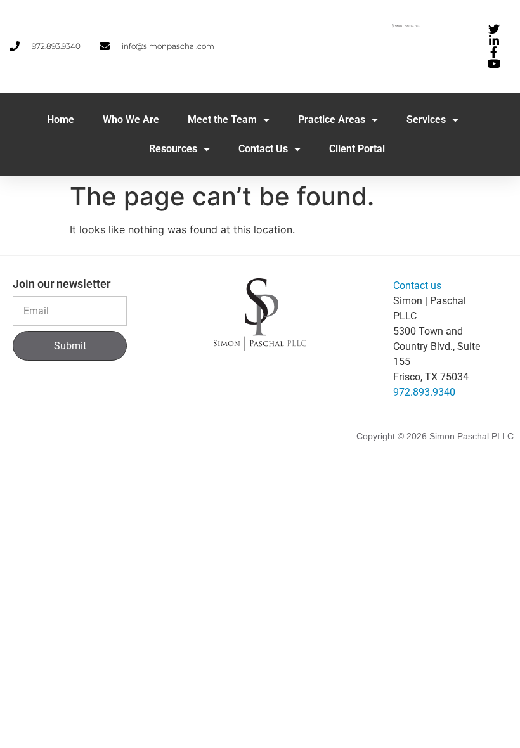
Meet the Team (222, 119)
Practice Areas (331, 119)
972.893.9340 (424, 392)
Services (426, 119)
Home (60, 119)
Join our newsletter (61, 284)
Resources (173, 149)
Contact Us (263, 149)
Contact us (417, 286)
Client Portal (357, 149)
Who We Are (131, 119)
